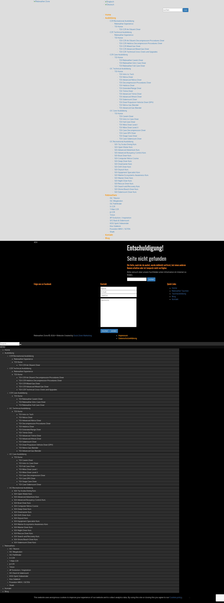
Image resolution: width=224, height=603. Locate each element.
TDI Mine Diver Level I (128, 125)
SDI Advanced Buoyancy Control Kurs (130, 153)
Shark (112, 232)
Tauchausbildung (179, 294)
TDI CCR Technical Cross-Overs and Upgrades (138, 52)
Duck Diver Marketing (83, 335)
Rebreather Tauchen (180, 291)
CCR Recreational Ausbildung (122, 21)
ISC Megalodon (116, 201)
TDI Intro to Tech (126, 74)
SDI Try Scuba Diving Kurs (125, 144)
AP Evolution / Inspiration (120, 218)
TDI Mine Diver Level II (128, 127)
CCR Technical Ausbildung (121, 32)
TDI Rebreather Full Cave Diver (132, 66)
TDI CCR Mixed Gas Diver (129, 46)
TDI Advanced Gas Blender (130, 108)
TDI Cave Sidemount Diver (130, 139)
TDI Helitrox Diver (126, 85)
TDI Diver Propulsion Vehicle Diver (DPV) (136, 102)
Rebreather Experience (123, 24)
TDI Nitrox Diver (126, 77)
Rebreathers (111, 195)
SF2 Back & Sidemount (119, 220)
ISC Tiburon (115, 198)
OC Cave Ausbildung (118, 110)
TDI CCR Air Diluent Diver (129, 29)
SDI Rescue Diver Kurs (123, 183)
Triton (112, 215)
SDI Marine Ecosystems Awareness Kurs (131, 175)
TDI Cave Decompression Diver (132, 130)
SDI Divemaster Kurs (123, 164)
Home (108, 14)
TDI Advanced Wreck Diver (130, 96)
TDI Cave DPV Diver (127, 133)
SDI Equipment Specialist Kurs (127, 172)
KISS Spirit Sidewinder (119, 223)
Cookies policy (176, 597)
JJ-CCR (112, 212)
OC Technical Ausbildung (120, 68)
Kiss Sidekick (115, 226)
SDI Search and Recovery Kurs (127, 186)
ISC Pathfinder (116, 204)
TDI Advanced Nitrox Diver (130, 80)
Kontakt (109, 234)
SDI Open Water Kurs (123, 147)
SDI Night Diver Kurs (123, 181)
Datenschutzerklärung (127, 338)
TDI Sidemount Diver (128, 99)
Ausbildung (110, 18)
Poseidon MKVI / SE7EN (120, 229)
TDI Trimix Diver (126, 91)
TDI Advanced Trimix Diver (130, 94)
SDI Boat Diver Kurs (122, 155)
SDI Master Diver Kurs (123, 178)
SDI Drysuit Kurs (121, 169)
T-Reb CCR (114, 209)
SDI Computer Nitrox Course (126, 158)
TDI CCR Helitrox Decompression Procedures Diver (140, 43)
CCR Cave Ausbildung (119, 54)
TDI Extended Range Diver (130, 88)
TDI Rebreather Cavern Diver (131, 60)
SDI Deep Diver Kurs (123, 161)
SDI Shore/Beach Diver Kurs (126, 189)
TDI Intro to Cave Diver (129, 119)
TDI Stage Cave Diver (128, 136)
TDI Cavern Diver (126, 116)
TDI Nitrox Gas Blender (129, 105)
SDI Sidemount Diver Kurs (125, 192)
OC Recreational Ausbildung (121, 141)
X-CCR (112, 206)
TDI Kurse (118, 26)
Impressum (123, 335)
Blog (107, 238)
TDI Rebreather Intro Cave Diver (132, 63)
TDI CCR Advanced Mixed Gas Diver (134, 49)
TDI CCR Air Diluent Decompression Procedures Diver (141, 40)
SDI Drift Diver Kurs (122, 167)
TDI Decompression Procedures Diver (135, 82)
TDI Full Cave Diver (127, 122)
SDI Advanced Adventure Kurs (127, 150)
